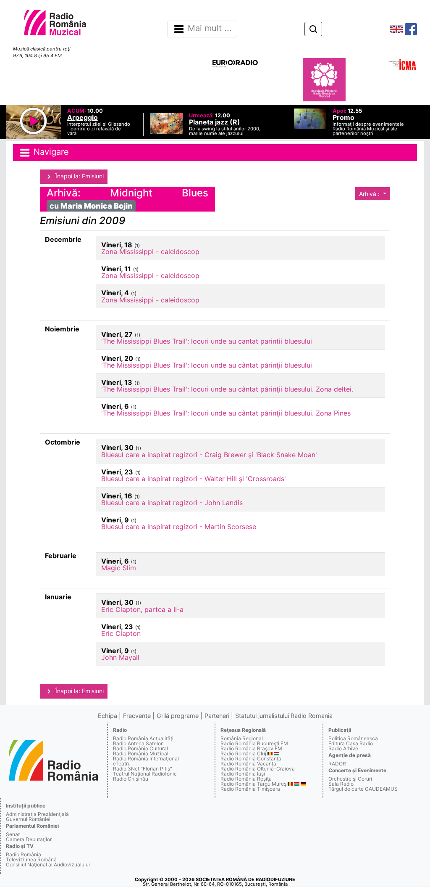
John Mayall (120, 657)
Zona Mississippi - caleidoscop (150, 251)
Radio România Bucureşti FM (254, 743)
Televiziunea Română (31, 859)
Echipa (107, 715)
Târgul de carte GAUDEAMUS (363, 789)
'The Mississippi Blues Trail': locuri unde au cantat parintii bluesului (206, 341)
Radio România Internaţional (146, 758)
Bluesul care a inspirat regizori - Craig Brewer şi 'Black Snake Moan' (209, 454)
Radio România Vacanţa (248, 763)
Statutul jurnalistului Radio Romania (284, 715)
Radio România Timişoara (250, 789)
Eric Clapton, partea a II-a (142, 609)
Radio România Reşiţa (246, 779)
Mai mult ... (210, 29)
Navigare (50, 152)
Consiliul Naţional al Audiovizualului (48, 864)
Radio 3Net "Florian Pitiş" (142, 768)
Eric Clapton (121, 633)
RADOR (337, 763)
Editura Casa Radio (350, 743)
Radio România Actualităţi (143, 738)
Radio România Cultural (140, 748)
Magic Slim (118, 568)
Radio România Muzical (140, 753)
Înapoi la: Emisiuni (79, 176)
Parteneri (217, 715)
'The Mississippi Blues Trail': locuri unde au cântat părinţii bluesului (206, 365)
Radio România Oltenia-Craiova (257, 768)
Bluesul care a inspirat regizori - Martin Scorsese (178, 526)
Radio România (23, 854)
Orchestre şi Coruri (350, 779)
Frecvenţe (137, 715)
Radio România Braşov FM (251, 748)
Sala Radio (341, 784)
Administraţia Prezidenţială (37, 814)
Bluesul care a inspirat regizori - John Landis (172, 502)
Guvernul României (28, 819)
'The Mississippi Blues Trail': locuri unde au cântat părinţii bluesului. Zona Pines (226, 413)
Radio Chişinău (130, 779)
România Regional (241, 738)
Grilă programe (178, 715)
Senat (13, 834)
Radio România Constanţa (250, 758)
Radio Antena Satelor (138, 743)
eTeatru (122, 763)
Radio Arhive (343, 748)
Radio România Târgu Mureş (253, 784)
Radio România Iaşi (242, 773)
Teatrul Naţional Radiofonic (145, 773)
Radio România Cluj (243, 753)
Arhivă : (370, 193)
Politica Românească (353, 738)
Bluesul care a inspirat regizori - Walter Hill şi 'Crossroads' (193, 478)
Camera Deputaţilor (29, 839)
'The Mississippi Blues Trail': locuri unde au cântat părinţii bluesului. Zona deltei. (227, 389)
